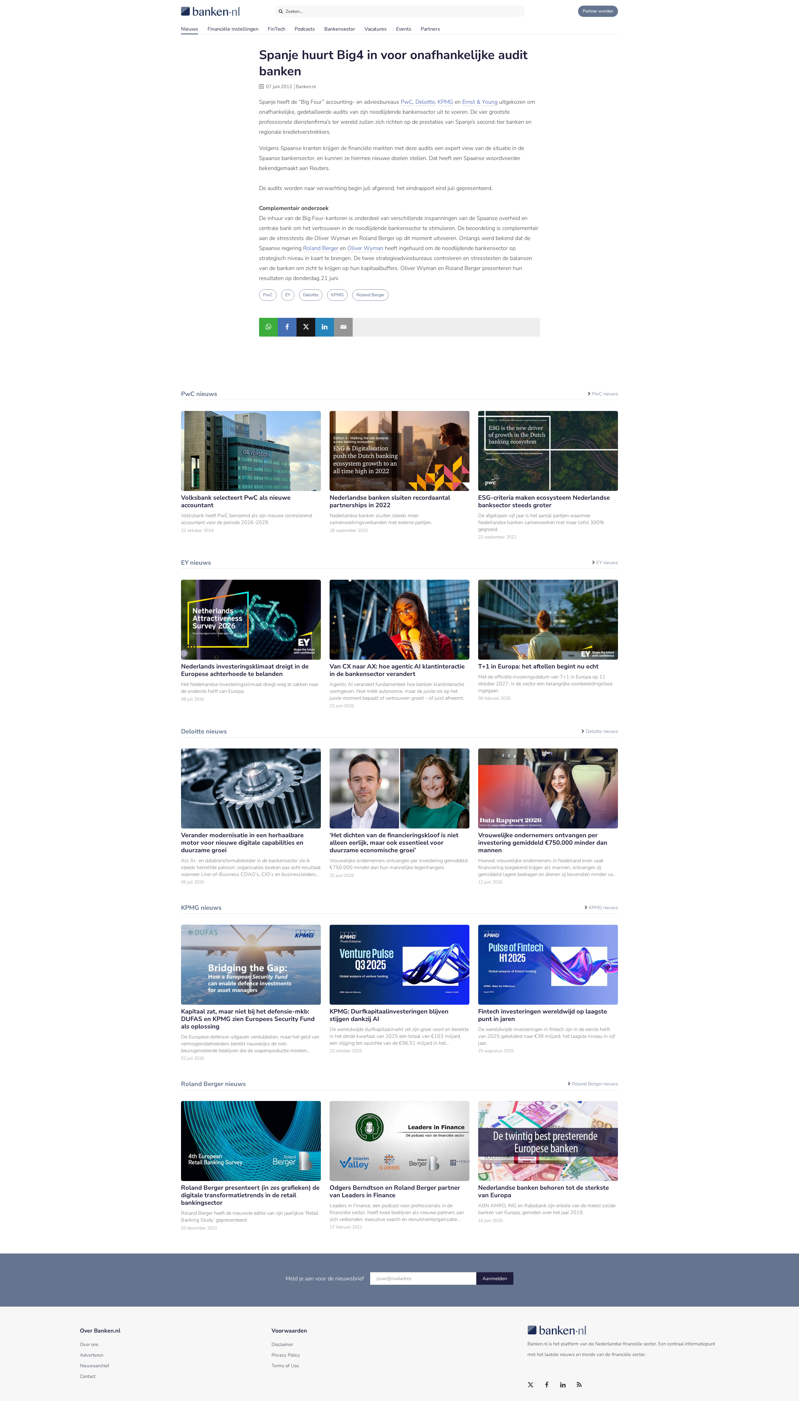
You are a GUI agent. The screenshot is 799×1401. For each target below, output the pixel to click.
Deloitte (425, 102)
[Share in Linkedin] (324, 327)
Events (403, 29)
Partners (430, 29)
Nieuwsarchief (94, 1366)
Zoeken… (293, 11)
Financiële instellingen (233, 29)
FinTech (276, 29)
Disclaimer (282, 1344)
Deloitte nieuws (602, 731)
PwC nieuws (605, 394)
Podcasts (305, 29)
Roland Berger (320, 248)
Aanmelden (495, 1278)
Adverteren (91, 1355)
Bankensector (339, 29)
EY (287, 295)
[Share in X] (306, 327)
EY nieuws (607, 562)
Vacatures (376, 29)
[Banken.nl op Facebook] (547, 1385)
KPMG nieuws (603, 907)
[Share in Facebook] (287, 327)
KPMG (445, 102)
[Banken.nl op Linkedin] (563, 1385)
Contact (88, 1376)
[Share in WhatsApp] (268, 327)
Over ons (89, 1344)
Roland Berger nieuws (595, 1084)
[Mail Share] (343, 327)
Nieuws (189, 29)
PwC (407, 102)
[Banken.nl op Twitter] (530, 1385)
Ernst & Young (480, 102)
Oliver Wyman (365, 248)
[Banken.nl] (195, 7)
